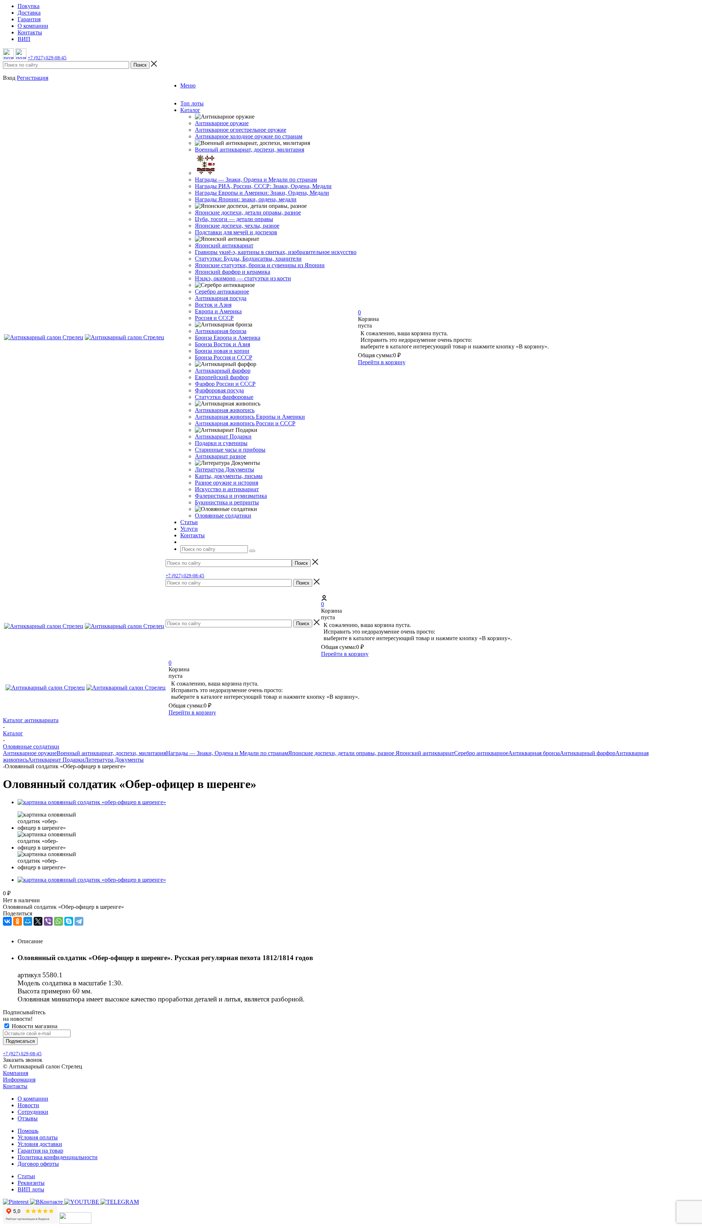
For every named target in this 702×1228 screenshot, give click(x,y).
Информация (19, 1079)
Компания (15, 1073)
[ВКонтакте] (7, 921)
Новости (28, 1105)
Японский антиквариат (224, 245)
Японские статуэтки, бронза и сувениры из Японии (260, 265)
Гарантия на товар (40, 1150)
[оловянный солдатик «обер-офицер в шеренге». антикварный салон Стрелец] (92, 802)
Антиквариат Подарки (223, 436)
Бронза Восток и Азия (222, 344)
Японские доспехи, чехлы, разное (237, 226)
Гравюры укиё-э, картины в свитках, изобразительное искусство (275, 252)
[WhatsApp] (58, 921)
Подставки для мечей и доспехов (236, 232)
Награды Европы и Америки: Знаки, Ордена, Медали (262, 193)
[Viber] (48, 921)
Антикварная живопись (224, 410)
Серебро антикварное (222, 291)
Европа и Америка (218, 311)
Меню (188, 85)
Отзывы (28, 1118)
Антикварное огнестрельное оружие (240, 130)
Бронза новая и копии (222, 351)
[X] (38, 921)
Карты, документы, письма (229, 476)
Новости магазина (33, 1026)
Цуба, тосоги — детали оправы (234, 219)
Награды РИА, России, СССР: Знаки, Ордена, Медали (263, 186)
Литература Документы (224, 469)
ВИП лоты (31, 1189)
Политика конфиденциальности (58, 1157)
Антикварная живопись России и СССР (245, 423)
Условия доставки (40, 1144)
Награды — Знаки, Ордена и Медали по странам (256, 179)
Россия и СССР (214, 318)
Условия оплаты (38, 1137)
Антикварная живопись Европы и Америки (250, 417)
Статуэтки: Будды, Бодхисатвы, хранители (248, 258)
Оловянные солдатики (223, 515)
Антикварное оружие (222, 123)
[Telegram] (79, 921)
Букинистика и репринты (227, 502)
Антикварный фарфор (222, 370)
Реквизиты (31, 1183)
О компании (33, 1099)
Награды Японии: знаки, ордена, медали (246, 199)
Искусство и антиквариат (227, 489)
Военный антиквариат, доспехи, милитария (249, 149)
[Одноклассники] (17, 921)
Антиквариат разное (220, 456)
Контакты (15, 1086)
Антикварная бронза (220, 331)
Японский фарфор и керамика (232, 272)
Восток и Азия (213, 305)
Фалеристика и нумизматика (231, 496)
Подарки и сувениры (221, 443)
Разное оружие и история (226, 482)
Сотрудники (33, 1112)
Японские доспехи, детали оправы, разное (248, 212)
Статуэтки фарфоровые (224, 397)
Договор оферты (38, 1164)
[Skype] (68, 921)
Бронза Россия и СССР (223, 357)
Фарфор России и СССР (225, 384)
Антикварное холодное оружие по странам (248, 136)
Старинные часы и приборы (230, 450)
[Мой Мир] (27, 921)
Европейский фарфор (222, 377)
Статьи (26, 1176)
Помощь (28, 1131)
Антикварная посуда (220, 298)
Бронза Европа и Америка (227, 338)
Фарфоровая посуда (219, 390)
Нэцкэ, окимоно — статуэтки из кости (243, 278)
